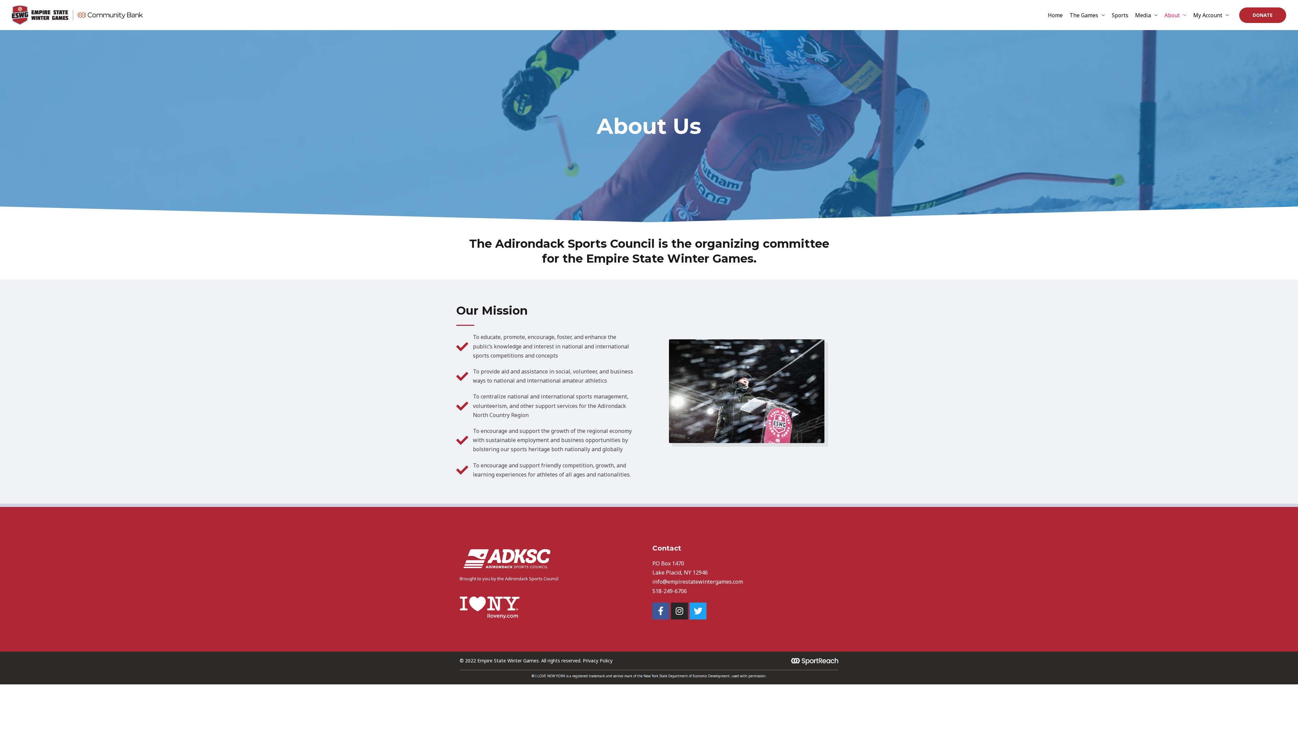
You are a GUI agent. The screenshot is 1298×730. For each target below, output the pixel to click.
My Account (1207, 15)
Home (1055, 15)
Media (1143, 15)
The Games (1083, 15)
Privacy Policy (597, 660)
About (1172, 15)
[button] (1262, 15)
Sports (1120, 15)
